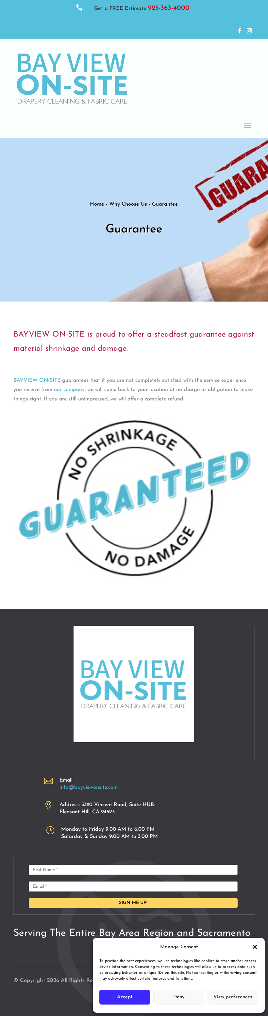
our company (69, 389)
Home (98, 204)
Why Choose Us (129, 204)
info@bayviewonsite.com (88, 787)
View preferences (232, 997)
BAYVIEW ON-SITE (36, 380)
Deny (179, 997)
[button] (255, 947)
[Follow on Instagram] (249, 31)
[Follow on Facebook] (239, 31)
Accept (124, 997)
